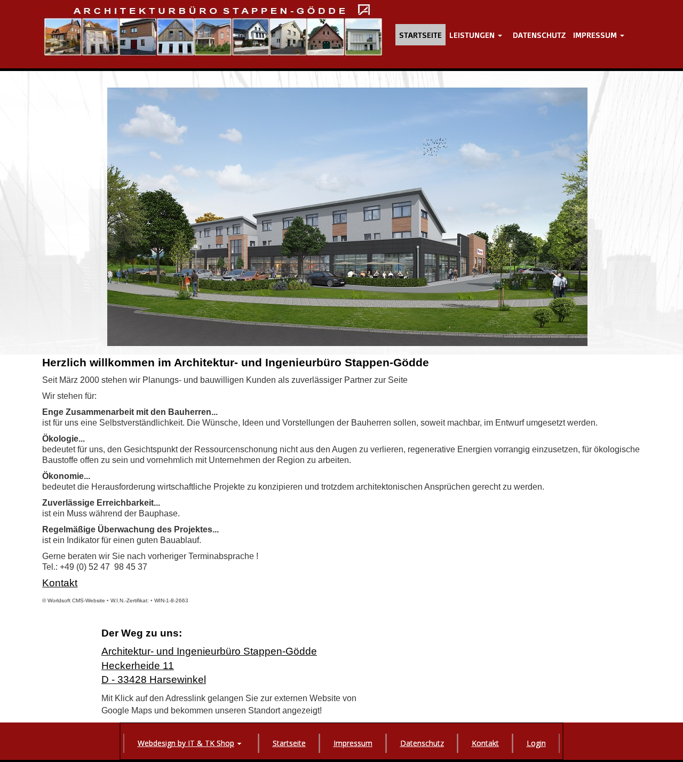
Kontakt (59, 582)
